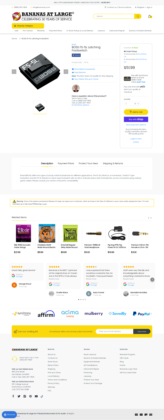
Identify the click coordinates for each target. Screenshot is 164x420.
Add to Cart (138, 112)
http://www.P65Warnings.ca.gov (36, 204)
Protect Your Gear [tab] (88, 163)
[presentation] (148, 218)
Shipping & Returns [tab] (113, 163)
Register (140, 7)
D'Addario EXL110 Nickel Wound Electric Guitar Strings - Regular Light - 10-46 (46, 248)
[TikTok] (42, 397)
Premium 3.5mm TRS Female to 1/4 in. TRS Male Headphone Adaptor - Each (140, 248)
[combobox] (117, 16)
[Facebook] (13, 397)
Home (14, 38)
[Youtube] (36, 397)
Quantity (127, 99)
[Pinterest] (30, 397)
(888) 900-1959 (20, 7)
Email (74, 105)
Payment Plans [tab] (66, 163)
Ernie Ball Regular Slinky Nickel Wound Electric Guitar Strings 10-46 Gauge (70, 248)
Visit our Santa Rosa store (23, 381)
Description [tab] (47, 163)
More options (83, 105)
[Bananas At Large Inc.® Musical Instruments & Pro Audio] (43, 16)
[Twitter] (19, 397)
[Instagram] (24, 397)
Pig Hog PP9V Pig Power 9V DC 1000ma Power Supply (117, 247)
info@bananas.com (41, 7)
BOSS (74, 44)
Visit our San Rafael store (22, 369)
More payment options (136, 125)
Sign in (149, 7)
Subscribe (142, 331)
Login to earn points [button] (136, 140)
